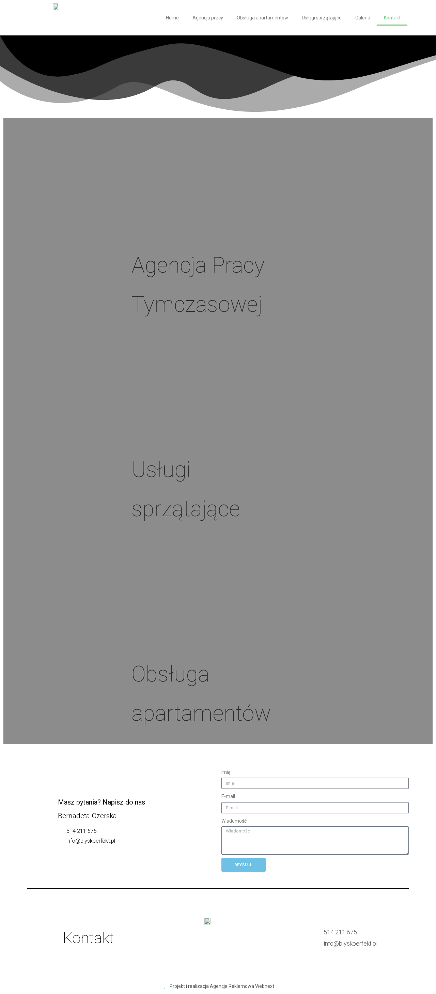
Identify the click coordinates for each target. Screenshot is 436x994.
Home (172, 17)
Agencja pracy (207, 17)
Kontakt (392, 17)
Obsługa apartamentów (262, 17)
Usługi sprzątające (322, 17)
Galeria (362, 17)
